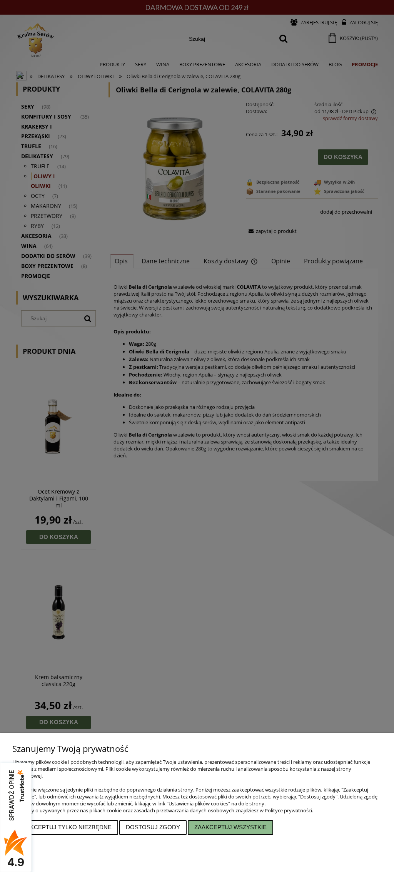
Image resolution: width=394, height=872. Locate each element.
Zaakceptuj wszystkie (230, 827)
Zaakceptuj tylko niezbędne (65, 827)
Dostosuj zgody (153, 827)
